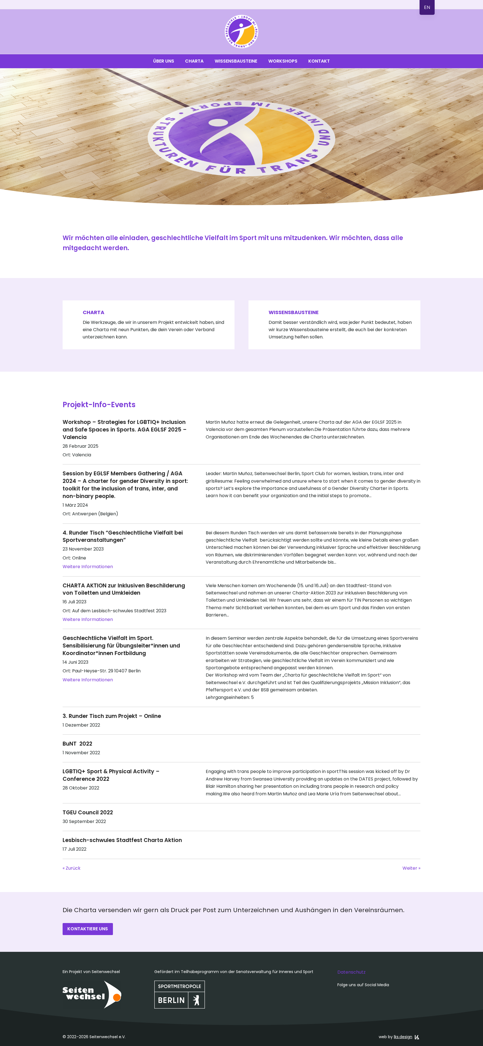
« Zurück (71, 868)
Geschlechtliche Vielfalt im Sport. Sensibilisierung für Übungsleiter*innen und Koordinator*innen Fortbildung (121, 645)
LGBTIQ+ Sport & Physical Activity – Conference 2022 (111, 775)
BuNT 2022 (77, 744)
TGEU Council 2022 (88, 812)
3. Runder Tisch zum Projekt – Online (112, 716)
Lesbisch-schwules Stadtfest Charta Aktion (122, 840)
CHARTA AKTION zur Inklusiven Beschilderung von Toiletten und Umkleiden (124, 589)
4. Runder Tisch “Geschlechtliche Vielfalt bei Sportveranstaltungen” (123, 536)
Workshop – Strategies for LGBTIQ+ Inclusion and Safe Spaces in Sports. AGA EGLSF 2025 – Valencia (125, 429)
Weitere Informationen (88, 566)
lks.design (403, 1037)
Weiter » (411, 868)
